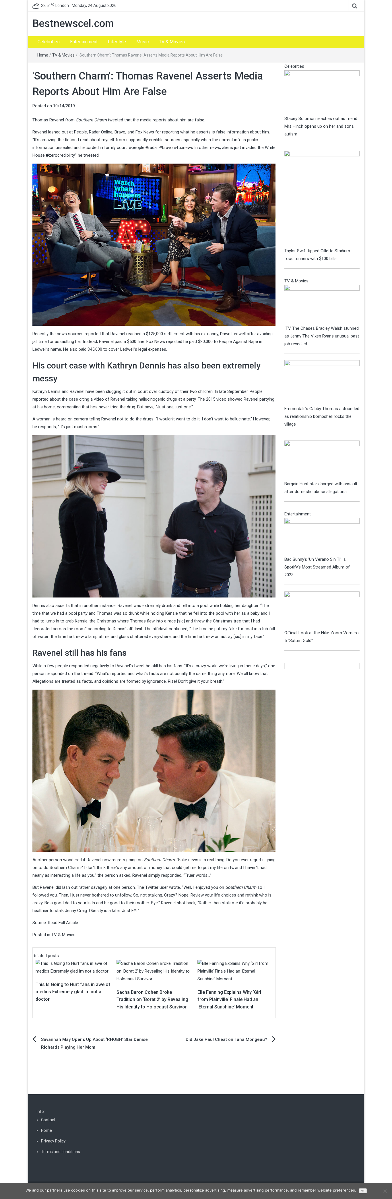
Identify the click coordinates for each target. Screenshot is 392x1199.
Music (142, 41)
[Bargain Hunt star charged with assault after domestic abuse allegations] (322, 460)
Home (42, 55)
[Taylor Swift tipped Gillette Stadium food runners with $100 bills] (322, 198)
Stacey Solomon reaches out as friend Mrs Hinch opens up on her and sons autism (320, 126)
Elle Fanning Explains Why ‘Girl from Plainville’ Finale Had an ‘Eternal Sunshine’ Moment (229, 1000)
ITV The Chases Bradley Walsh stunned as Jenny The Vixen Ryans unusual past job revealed (321, 336)
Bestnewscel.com (73, 24)
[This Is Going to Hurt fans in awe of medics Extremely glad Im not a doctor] (73, 967)
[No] (385, 1191)
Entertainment (84, 41)
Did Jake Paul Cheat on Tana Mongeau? (226, 1039)
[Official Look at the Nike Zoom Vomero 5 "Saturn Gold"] (322, 610)
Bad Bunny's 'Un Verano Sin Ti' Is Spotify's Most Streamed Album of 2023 (317, 567)
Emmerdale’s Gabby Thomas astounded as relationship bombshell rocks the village (321, 416)
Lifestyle (117, 41)
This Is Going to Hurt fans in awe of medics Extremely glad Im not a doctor (73, 992)
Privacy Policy (53, 1141)
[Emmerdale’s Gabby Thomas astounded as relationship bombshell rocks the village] (322, 382)
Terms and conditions (60, 1151)
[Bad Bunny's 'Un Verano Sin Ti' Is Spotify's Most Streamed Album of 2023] (322, 536)
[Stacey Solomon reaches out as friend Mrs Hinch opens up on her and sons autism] (322, 92)
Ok (362, 1191)
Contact (48, 1119)
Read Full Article (63, 922)
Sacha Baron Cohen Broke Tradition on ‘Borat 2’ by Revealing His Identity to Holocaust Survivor (152, 1000)
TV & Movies (172, 41)
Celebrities (49, 41)
